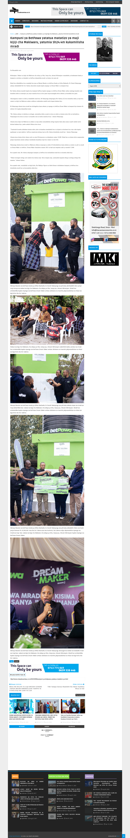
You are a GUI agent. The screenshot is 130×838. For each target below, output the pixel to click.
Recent (93, 73)
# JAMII (16, 661)
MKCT (118, 836)
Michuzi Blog (89, 2)
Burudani (74, 21)
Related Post (15, 695)
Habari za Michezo (62, 21)
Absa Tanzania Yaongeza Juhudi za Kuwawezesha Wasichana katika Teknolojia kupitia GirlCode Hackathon (32, 26)
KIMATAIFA (89, 776)
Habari (17, 21)
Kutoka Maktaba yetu (103, 121)
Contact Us (84, 21)
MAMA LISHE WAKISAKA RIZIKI (65, 799)
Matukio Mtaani (47, 21)
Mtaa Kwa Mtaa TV (76, 2)
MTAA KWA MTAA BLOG (15, 836)
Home (12, 34)
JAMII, (32, 51)
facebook (72, 726)
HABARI (73, 26)
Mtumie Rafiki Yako (17, 675)
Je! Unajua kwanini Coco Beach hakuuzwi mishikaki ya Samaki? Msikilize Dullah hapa (106, 105)
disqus (47, 726)
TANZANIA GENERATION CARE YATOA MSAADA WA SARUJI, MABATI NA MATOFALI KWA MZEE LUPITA (46, 717)
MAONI (115, 73)
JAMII (17, 34)
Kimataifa (26, 21)
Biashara (35, 21)
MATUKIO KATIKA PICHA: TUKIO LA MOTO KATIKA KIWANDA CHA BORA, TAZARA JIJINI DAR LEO (68, 791)
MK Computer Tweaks (112, 2)
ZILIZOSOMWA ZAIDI (104, 74)
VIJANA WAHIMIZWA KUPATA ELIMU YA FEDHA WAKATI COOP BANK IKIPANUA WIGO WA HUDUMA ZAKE (21, 717)
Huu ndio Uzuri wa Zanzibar (105, 96)
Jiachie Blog (99, 2)
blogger (22, 726)
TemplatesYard (65, 833)
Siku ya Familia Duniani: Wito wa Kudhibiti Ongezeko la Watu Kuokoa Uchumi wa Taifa (71, 717)
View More (81, 695)
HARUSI (15, 776)
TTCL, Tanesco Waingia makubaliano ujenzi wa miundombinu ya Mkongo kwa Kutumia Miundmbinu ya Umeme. (109, 130)
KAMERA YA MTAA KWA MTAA (59, 776)
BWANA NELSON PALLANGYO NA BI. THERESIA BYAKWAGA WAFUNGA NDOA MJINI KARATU (31, 814)
